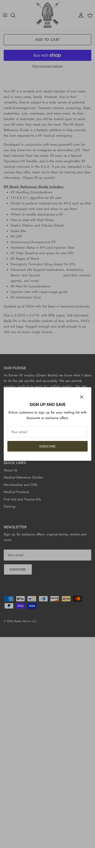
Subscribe (47, 446)
